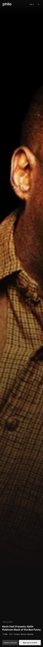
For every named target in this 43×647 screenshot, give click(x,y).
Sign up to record (30, 642)
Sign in (32, 4)
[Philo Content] (38, 4)
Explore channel (10, 642)
